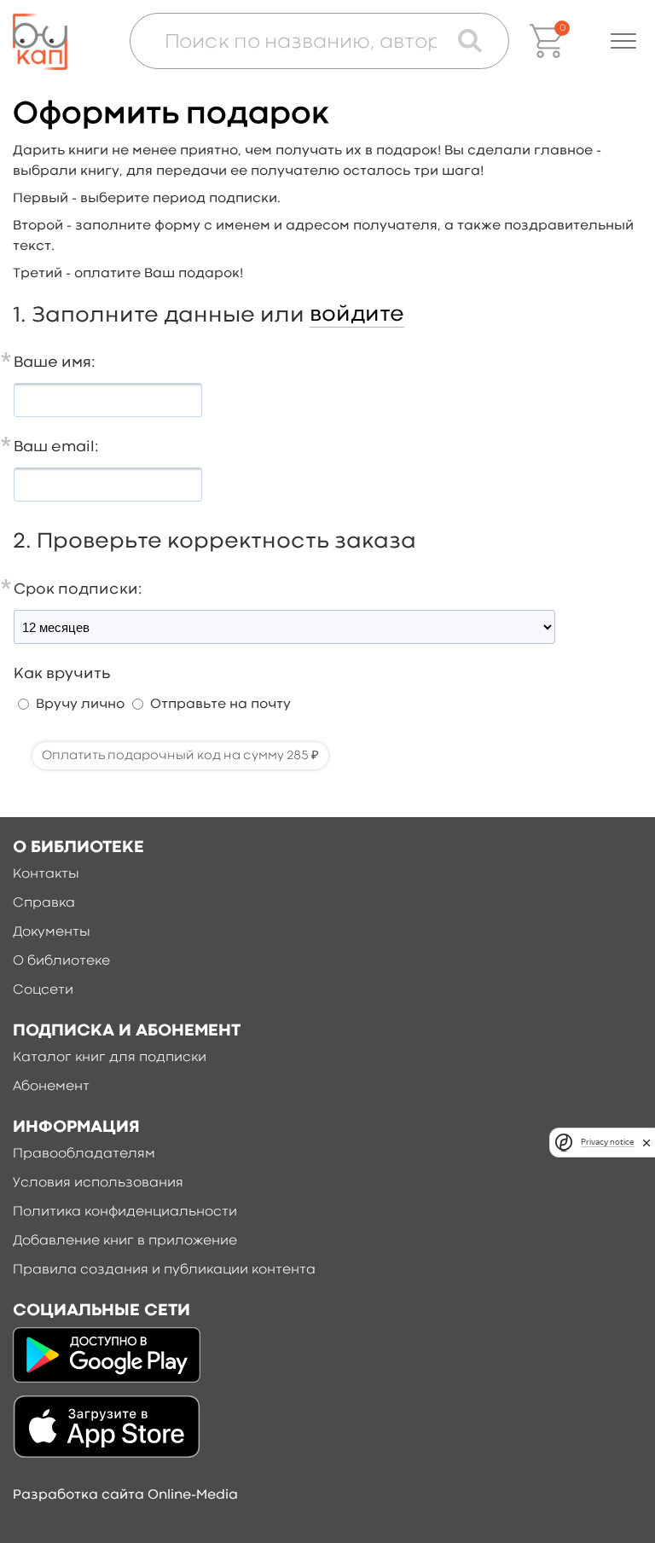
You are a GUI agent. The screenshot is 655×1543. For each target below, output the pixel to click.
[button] (623, 41)
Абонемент (51, 1087)
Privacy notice (607, 1141)
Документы (51, 932)
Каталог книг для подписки (109, 1058)
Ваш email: (56, 447)
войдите (357, 314)
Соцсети (43, 990)
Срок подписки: (78, 589)
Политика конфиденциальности (125, 1212)
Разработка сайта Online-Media (125, 1495)
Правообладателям (84, 1154)
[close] (646, 1142)
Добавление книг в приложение (125, 1241)
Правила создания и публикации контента (164, 1270)
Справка (44, 903)
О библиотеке (61, 961)
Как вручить (62, 674)
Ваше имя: (55, 363)
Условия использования (98, 1183)
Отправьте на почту (220, 705)
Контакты (46, 874)
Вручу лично (80, 705)
